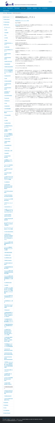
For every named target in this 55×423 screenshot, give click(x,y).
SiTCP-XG (17, 24)
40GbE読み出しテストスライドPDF (22, 20)
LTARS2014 (7, 181)
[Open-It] (20, 3)
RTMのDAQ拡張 (8, 81)
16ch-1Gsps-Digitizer (9, 231)
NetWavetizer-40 (8, 395)
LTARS (6, 120)
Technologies (16, 8)
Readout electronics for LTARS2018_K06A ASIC (8, 392)
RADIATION (7, 106)
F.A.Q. (39, 8)
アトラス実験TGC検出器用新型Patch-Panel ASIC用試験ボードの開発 (8, 278)
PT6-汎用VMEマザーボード (8, 50)
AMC (6, 40)
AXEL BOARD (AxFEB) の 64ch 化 (7, 383)
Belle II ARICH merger (7, 142)
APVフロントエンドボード (8, 203)
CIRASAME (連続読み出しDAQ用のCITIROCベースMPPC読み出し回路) (8, 339)
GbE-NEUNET (7, 64)
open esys (7, 98)
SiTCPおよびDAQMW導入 (7, 92)
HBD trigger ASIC (8, 150)
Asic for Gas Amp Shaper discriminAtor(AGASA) (8, 358)
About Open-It (10, 8)
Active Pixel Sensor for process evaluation (8, 196)
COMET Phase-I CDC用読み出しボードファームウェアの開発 (8, 178)
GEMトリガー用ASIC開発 (7, 130)
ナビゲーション (6, 17)
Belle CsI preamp (8, 260)
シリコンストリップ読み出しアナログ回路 (8, 228)
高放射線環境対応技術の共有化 (8, 267)
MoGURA (7, 153)
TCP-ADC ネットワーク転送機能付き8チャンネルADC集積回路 (8, 345)
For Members (44, 8)
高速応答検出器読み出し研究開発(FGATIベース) (8, 325)
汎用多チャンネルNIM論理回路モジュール (8, 161)
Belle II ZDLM (7, 138)
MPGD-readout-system (7, 58)
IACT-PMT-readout (8, 95)
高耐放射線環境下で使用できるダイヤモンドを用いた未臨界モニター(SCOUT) (8, 314)
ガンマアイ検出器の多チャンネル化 (8, 165)
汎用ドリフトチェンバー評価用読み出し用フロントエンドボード (8, 211)
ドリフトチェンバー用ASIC (8, 112)
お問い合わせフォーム (6, 418)
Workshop (35, 8)
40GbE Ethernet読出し (8, 387)
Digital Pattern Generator (7, 156)
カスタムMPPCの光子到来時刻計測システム (8, 297)
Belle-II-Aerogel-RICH (9, 66)
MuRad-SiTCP (8, 75)
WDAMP (6, 32)
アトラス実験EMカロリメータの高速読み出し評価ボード (8, 135)
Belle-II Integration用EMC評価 (8, 219)
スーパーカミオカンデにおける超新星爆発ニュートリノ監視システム (8, 71)
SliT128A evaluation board (8, 192)
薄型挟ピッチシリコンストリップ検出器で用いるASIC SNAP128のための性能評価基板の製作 (8, 365)
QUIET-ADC (7, 47)
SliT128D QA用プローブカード (8, 370)
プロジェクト (7, 27)
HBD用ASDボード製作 (8, 301)
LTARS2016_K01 (8, 257)
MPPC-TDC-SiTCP (8, 61)
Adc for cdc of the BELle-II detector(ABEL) (8, 353)
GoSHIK (6, 285)
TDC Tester (7, 147)
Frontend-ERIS (8, 115)
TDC (6, 103)
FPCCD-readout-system (7, 88)
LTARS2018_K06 (8, 282)
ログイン (50, 1)
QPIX (6, 29)
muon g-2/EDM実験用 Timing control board (8, 379)
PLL (6, 35)
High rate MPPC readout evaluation (7, 215)
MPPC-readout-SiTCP (7, 54)
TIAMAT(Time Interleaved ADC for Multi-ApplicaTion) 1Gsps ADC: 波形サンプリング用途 (8, 332)
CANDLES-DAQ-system (7, 84)
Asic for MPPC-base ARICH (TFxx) (8, 399)
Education (29, 8)
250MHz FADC (8, 255)
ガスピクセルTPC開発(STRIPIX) (8, 199)
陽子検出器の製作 (8, 252)
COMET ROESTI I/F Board (8, 263)
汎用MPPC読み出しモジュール (8, 126)
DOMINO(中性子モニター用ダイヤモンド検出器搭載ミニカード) (8, 320)
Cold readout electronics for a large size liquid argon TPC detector (8, 186)
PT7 (6, 117)
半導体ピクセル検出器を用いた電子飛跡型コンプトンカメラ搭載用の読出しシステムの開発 (8, 290)
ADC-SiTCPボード (8, 206)
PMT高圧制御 (7, 108)
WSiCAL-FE (7, 100)
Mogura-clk (7, 309)
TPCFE (6, 37)
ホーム (4, 8)
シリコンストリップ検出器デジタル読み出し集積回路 (8, 224)
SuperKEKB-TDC (8, 145)
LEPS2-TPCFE (8, 123)
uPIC (6, 78)
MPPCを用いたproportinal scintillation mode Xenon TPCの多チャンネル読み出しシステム (8, 237)
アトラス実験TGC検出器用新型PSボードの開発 (8, 243)
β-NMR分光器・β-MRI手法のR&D (8, 374)
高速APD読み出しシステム (8, 44)
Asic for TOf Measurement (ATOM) (8, 349)
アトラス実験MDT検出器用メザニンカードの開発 (8, 248)
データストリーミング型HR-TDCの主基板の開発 (8, 306)
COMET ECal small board (8, 169)
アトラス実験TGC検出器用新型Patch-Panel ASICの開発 (8, 272)
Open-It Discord (6, 10)
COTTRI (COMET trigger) (8, 173)
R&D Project (23, 8)
